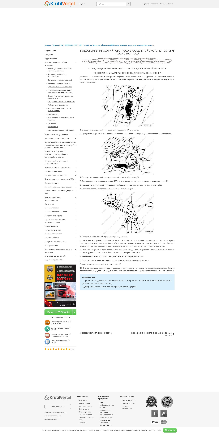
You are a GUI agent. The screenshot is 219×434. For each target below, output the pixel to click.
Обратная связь (57, 406)
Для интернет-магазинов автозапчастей (106, 422)
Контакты (82, 423)
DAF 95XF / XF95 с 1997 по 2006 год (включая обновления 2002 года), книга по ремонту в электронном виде (108, 45)
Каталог (154, 4)
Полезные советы (85, 406)
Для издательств (106, 417)
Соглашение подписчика (52, 416)
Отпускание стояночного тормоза (61, 102)
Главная (47, 45)
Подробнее (156, 430)
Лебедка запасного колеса (58, 105)
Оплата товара (84, 403)
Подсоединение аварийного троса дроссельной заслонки (60, 91)
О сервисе (145, 4)
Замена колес (53, 114)
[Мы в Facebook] (154, 413)
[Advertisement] (109, 25)
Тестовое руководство (127, 407)
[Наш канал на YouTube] (163, 413)
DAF (61, 45)
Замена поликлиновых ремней (60, 80)
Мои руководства (128, 400)
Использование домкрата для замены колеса (59, 109)
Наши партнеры (84, 412)
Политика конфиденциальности (55, 412)
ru (81, 3)
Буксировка (52, 123)
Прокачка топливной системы (60, 87)
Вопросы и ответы (85, 415)
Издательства (83, 409)
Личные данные (128, 403)
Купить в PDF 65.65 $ (58, 312)
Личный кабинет (166, 4)
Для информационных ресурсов (107, 405)
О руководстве (50, 58)
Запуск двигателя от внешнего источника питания (60, 69)
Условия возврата (50, 419)
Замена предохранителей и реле (61, 130)
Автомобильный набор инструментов (57, 75)
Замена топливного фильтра (59, 83)
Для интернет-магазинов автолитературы (106, 412)
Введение (48, 54)
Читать (59, 285)
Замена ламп (53, 127)
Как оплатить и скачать (60, 317)
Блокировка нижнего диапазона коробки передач (60, 97)
